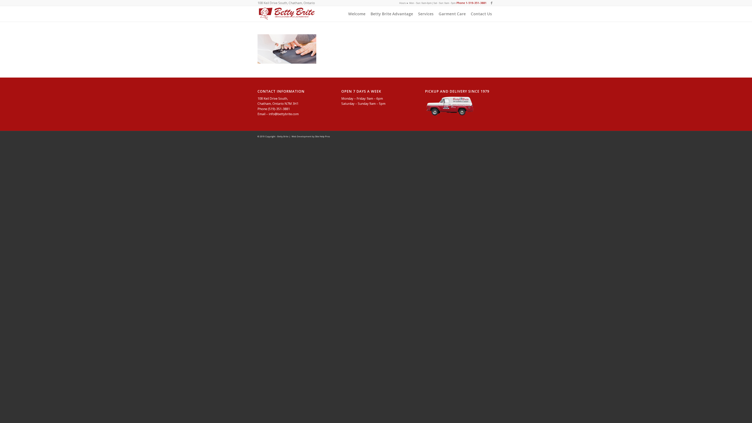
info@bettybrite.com (284, 114)
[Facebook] (491, 3)
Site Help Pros (322, 136)
